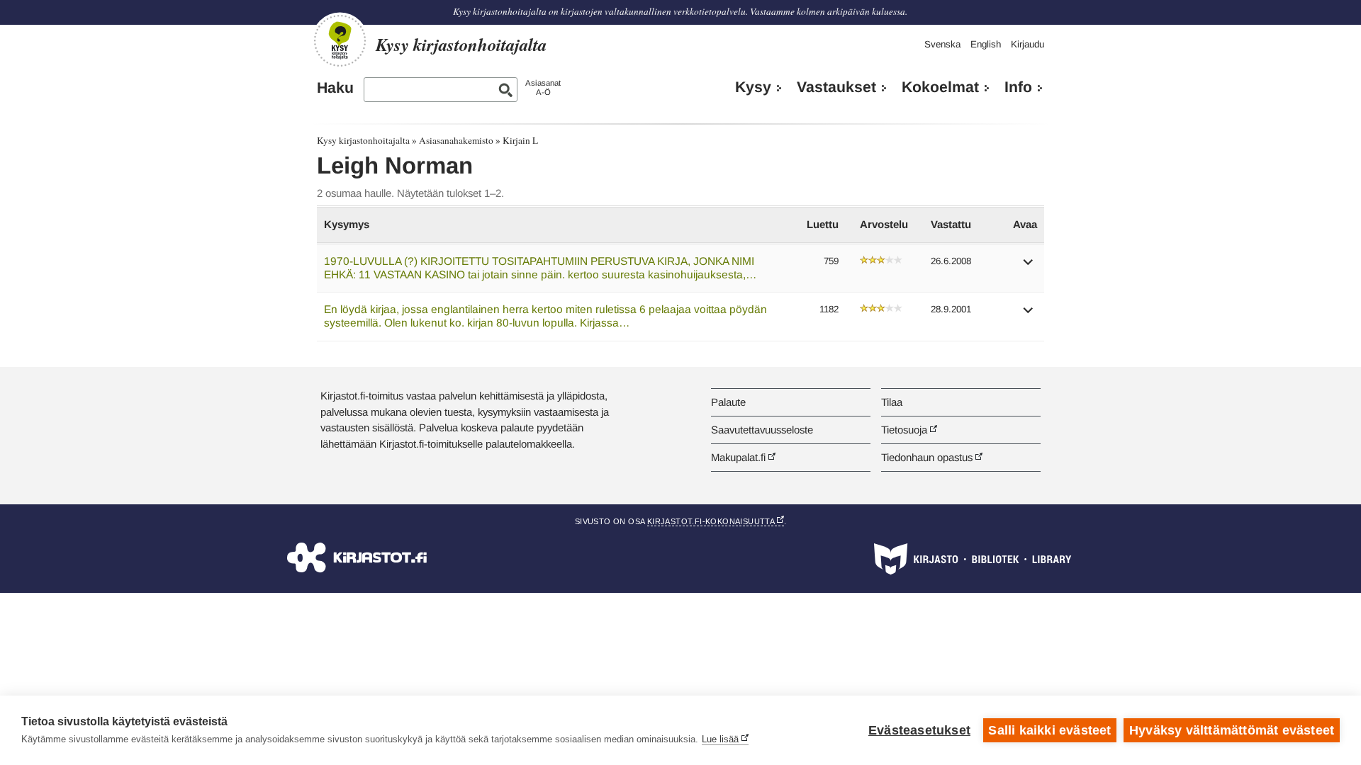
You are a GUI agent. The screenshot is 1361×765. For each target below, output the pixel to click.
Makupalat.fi (738, 457)
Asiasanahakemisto (456, 140)
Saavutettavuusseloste (762, 430)
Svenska (942, 44)
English (985, 44)
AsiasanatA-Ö (543, 87)
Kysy (753, 87)
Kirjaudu (1027, 44)
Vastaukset (836, 87)
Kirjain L (520, 140)
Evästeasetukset (919, 730)
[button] (1028, 266)
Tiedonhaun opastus (927, 457)
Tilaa (891, 402)
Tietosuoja (904, 430)
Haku (335, 87)
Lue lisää (720, 739)
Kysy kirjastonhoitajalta (363, 140)
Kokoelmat (940, 87)
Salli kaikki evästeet (1049, 730)
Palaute (728, 402)
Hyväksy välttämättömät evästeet (1231, 730)
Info (1018, 87)
